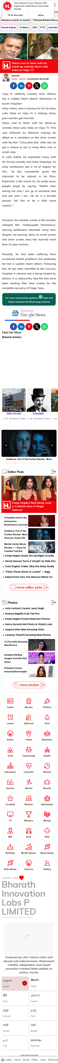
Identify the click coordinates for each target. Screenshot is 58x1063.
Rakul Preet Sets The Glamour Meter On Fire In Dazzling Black (28, 577)
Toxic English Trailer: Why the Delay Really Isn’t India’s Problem (29, 566)
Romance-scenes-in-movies (15, 20)
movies (26, 1060)
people (6, 186)
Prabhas (24, 27)
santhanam (17, 166)
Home (14, 79)
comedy (32, 94)
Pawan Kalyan (8, 27)
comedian (23, 137)
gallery (9, 1060)
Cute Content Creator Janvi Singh (24, 608)
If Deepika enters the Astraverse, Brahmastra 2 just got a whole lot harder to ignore (16, 521)
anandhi (15, 76)
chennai (21, 273)
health (20, 259)
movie (27, 181)
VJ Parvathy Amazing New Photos (15, 644)
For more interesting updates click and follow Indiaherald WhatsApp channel (29, 299)
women (13, 118)
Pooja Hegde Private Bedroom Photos (27, 619)
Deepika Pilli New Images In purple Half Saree (15, 658)
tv (11, 94)
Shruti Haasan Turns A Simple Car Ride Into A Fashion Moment (30, 561)
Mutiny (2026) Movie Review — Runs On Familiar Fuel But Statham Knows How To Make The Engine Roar (15, 547)
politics (35, 1060)
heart (24, 98)
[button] (13, 85)
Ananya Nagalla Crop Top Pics (22, 614)
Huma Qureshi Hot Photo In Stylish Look (28, 624)
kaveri (6, 103)
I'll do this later (15, 15)
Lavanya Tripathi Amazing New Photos (28, 635)
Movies (23, 79)
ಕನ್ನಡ (55, 11)
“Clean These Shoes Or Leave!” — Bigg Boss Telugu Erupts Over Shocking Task (28, 572)
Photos (13, 602)
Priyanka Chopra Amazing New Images (15, 670)
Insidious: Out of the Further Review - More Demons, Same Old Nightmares (16, 534)
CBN (34, 27)
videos (17, 1060)
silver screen (48, 137)
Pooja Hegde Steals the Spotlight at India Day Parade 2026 (29, 556)
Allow (41, 15)
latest (43, 1060)
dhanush (33, 132)
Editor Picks (16, 472)
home (2, 1059)
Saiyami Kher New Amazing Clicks (24, 630)
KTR (42, 27)
